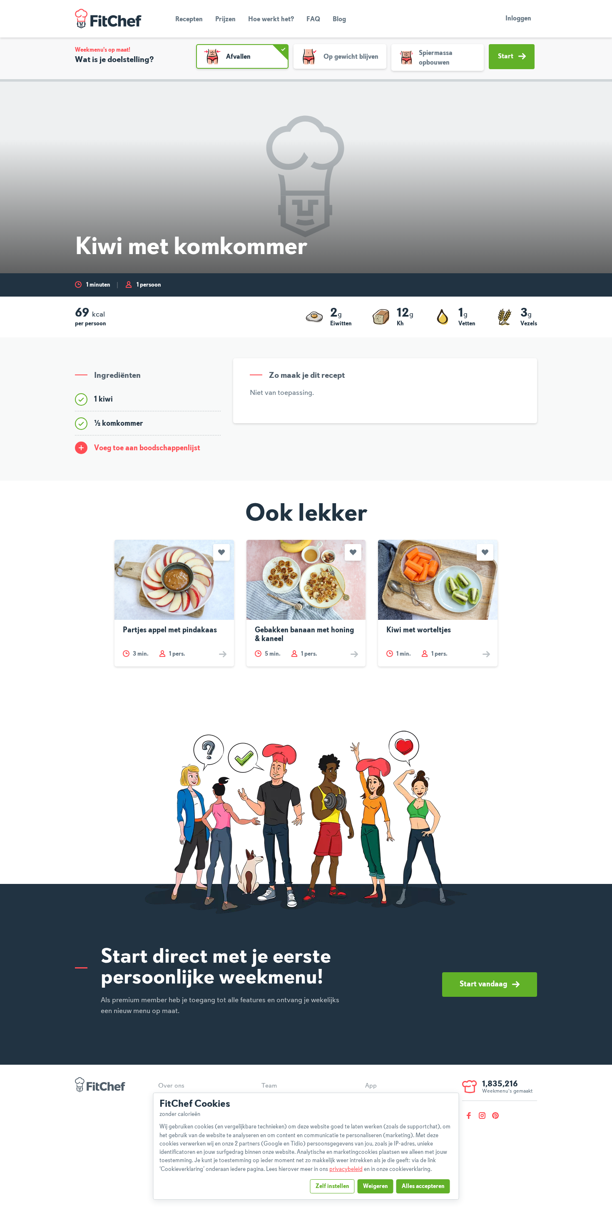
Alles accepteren (423, 1186)
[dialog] (306, 1146)
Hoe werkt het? (271, 19)
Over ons (171, 1086)
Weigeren (375, 1186)
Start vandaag (483, 984)
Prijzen (225, 19)
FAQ (313, 19)
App (371, 1086)
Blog (339, 19)
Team (269, 1086)
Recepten (189, 19)
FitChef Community (108, 19)
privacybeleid (346, 1169)
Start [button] (505, 56)
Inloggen (518, 18)
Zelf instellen (332, 1186)
